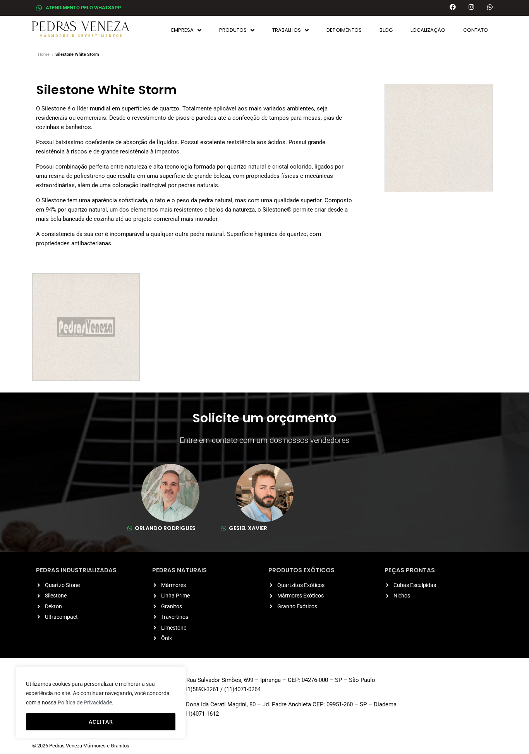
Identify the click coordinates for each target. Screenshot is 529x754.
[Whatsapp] (490, 7)
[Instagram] (471, 7)
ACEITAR (101, 722)
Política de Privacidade (85, 702)
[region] (100, 702)
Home (44, 54)
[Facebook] (453, 7)
